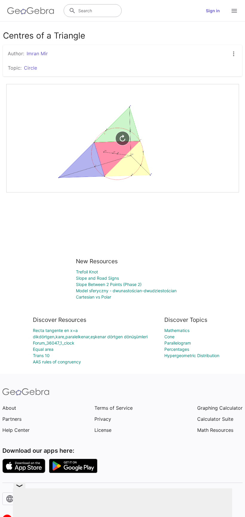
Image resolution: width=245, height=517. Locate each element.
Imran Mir (37, 53)
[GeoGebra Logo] (30, 10)
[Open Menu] (234, 10)
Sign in (213, 10)
